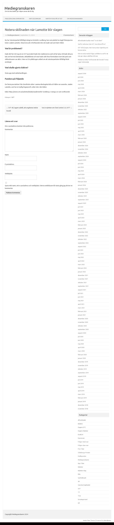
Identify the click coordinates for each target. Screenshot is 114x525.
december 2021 (83, 275)
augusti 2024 (82, 160)
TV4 (79, 496)
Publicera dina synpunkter (14, 18)
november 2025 (83, 106)
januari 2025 (82, 142)
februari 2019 (82, 398)
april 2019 (81, 390)
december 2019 (83, 362)
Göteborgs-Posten (84, 452)
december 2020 (83, 318)
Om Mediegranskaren (74, 18)
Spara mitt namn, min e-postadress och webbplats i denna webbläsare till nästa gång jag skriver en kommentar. (38, 187)
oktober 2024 (82, 153)
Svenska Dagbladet (84, 485)
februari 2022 (82, 268)
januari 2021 (82, 315)
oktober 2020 (82, 326)
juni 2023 (81, 210)
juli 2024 (80, 163)
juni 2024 (81, 167)
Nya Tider (81, 463)
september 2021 (83, 286)
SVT (12, 97)
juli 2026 (80, 77)
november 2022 (83, 235)
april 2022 (81, 261)
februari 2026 (82, 95)
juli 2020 (80, 336)
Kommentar (9, 129)
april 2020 (81, 347)
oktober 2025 (82, 109)
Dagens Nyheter (83, 431)
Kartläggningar (35, 18)
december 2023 (83, 189)
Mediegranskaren (19, 8)
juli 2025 (80, 120)
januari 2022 (82, 272)
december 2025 (83, 102)
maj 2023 (81, 214)
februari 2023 (82, 225)
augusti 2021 (82, 290)
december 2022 (83, 232)
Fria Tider (81, 449)
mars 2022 (81, 264)
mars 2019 (81, 394)
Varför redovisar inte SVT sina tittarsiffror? (92, 44)
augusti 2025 (82, 117)
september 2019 (83, 372)
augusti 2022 (82, 246)
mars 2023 (81, 221)
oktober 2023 (82, 196)
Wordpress (107, 520)
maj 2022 (81, 257)
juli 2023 (80, 207)
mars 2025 (81, 135)
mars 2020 (81, 351)
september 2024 (83, 156)
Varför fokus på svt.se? (54, 18)
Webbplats (8, 173)
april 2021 (81, 304)
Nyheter (80, 467)
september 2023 (83, 199)
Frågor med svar (83, 442)
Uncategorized (82, 499)
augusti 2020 (82, 333)
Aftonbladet (82, 420)
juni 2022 (81, 253)
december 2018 (83, 405)
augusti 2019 (82, 376)
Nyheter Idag (82, 470)
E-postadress (9, 164)
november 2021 (83, 279)
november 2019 (83, 365)
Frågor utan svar (83, 445)
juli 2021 (80, 293)
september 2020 (83, 329)
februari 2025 (82, 138)
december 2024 (83, 145)
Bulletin (80, 424)
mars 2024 (81, 178)
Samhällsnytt (82, 478)
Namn (7, 155)
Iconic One (86, 520)
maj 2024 (81, 171)
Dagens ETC (82, 427)
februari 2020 (82, 354)
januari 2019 (82, 401)
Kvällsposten (82, 456)
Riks (79, 474)
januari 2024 (82, 185)
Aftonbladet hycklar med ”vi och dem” (90, 40)
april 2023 (81, 217)
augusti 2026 (82, 73)
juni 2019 (81, 383)
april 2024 (81, 174)
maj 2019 (81, 387)
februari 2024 (82, 181)
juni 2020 (81, 340)
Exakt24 (80, 434)
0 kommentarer (68, 35)
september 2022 (83, 243)
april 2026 (81, 88)
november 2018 (83, 408)
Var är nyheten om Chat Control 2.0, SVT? (57, 108)
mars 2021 (81, 308)
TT (79, 492)
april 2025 (81, 131)
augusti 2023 (82, 203)
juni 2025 (81, 124)
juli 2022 (80, 250)
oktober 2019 (82, 369)
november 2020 (83, 322)
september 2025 (83, 113)
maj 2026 (81, 84)
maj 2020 (81, 344)
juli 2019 (80, 380)
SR (79, 481)
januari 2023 (82, 228)
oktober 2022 (82, 239)
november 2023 (83, 192)
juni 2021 (81, 297)
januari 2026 (82, 98)
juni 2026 (81, 80)
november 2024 (83, 149)
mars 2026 (81, 91)
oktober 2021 (82, 282)
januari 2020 (82, 358)
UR (79, 503)
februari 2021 (82, 311)
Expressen (81, 438)
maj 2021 (81, 300)
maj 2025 (81, 127)
